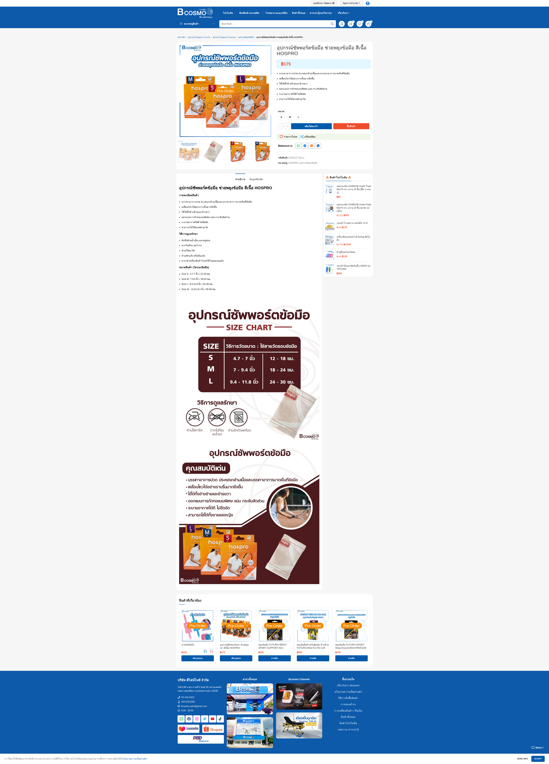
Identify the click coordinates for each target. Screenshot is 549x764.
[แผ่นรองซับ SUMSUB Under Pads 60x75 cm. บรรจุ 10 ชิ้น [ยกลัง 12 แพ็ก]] (329, 210)
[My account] (341, 24)
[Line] (298, 146)
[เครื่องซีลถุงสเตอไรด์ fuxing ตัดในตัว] (329, 240)
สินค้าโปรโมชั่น (348, 723)
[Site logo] (195, 13)
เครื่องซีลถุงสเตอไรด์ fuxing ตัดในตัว (353, 238)
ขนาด (281, 111)
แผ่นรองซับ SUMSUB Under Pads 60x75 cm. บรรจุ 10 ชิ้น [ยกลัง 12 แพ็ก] (354, 207)
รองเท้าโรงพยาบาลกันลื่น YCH (352, 223)
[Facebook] (189, 719)
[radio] (281, 117)
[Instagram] (196, 719)
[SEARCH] (332, 23)
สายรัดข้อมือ (187, 645)
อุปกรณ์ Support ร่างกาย (199, 37)
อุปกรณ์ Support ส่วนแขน (224, 37)
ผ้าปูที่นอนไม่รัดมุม (346, 252)
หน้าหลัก (181, 37)
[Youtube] (212, 719)
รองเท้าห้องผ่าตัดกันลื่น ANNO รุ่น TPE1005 (353, 267)
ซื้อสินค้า (351, 126)
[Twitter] (204, 719)
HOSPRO (293, 163)
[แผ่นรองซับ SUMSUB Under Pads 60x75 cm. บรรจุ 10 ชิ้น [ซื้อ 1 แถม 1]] (329, 192)
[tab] (240, 177)
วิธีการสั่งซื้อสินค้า (348, 698)
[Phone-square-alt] (311, 146)
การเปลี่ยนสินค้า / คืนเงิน (348, 710)
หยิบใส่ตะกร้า (311, 126)
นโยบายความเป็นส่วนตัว (348, 691)
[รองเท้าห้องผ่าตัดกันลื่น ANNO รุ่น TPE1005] (329, 269)
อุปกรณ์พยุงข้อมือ (246, 37)
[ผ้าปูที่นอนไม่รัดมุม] (329, 255)
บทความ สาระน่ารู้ (348, 729)
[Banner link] (250, 698)
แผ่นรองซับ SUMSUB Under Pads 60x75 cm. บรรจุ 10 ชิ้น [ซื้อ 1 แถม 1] (354, 189)
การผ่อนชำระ (348, 704)
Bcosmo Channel (299, 679)
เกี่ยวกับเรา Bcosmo (348, 685)
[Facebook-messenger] (305, 146)
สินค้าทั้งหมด (348, 716)
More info (522, 759)
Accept (538, 759)
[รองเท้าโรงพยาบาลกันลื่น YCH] (329, 226)
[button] (181, 151)
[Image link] (368, 3)
